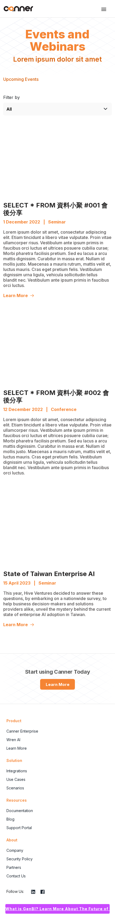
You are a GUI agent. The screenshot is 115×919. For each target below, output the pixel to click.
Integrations (16, 771)
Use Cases (15, 779)
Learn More (15, 295)
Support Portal (19, 827)
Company (14, 850)
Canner (18, 8)
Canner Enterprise (22, 731)
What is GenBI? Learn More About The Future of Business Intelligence (57, 908)
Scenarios (15, 788)
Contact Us (16, 876)
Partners (13, 867)
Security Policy (19, 859)
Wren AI (13, 739)
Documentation (19, 810)
